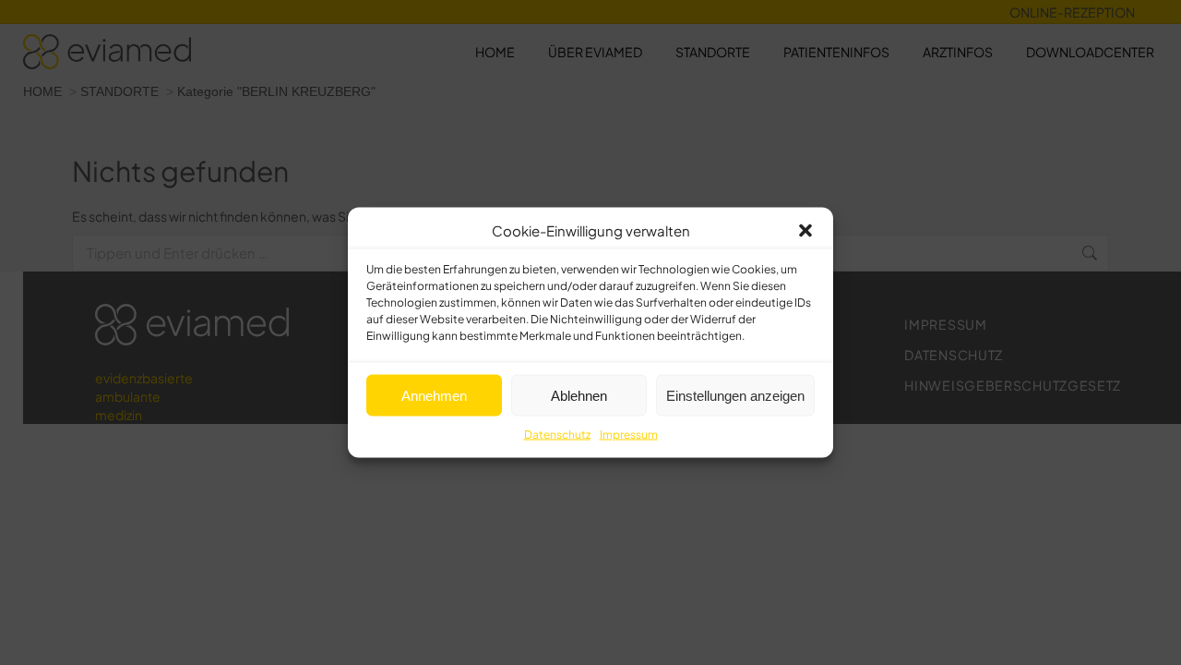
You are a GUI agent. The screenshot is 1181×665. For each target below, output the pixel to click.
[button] (805, 231)
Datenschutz (557, 434)
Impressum (629, 434)
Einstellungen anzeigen (735, 395)
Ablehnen (579, 395)
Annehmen (434, 395)
